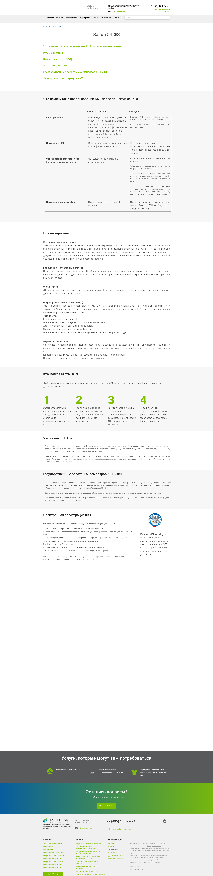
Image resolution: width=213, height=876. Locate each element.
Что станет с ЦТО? (55, 65)
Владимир (121, 11)
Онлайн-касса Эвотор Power (53, 853)
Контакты (118, 17)
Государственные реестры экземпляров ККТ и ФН (75, 72)
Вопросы (111, 844)
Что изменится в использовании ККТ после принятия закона (82, 46)
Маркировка (85, 17)
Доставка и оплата (115, 856)
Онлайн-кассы (71, 17)
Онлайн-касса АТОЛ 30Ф (52, 865)
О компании (49, 17)
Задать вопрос (106, 806)
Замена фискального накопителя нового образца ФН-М (88, 858)
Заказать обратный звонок (162, 10)
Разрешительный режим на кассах (89, 844)
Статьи (111, 847)
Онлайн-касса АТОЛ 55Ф (52, 859)
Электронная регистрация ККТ (63, 78)
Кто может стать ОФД (57, 59)
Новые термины (53, 52)
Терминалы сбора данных (52, 844)
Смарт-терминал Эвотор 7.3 (53, 862)
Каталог (59, 17)
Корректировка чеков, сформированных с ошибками (87, 848)
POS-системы (48, 850)
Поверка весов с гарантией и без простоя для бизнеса (88, 853)
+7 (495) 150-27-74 (159, 6)
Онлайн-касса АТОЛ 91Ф (52, 868)
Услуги (95, 17)
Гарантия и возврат (115, 859)
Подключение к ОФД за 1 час (86, 872)
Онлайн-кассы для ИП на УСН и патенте (90, 875)
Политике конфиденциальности (143, 857)
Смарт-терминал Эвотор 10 (53, 856)
